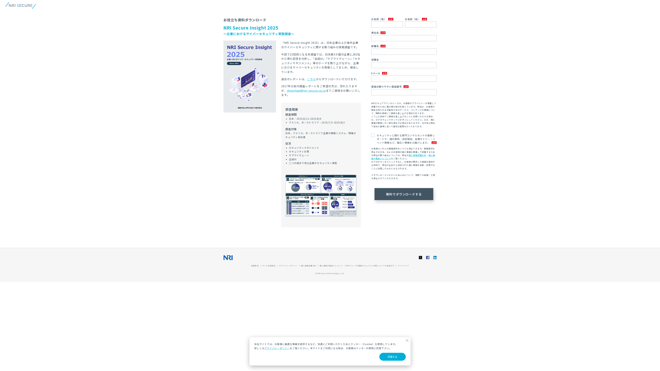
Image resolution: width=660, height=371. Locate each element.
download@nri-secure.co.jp (306, 90)
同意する (392, 356)
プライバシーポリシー (277, 348)
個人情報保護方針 (417, 155)
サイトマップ (403, 265)
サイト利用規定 (268, 265)
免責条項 (255, 265)
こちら (311, 79)
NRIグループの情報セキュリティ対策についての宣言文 (369, 265)
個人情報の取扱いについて (331, 265)
